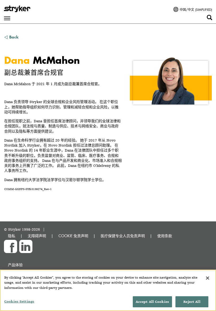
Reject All (191, 302)
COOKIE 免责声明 (73, 235)
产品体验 (15, 264)
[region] (108, 290)
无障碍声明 (37, 235)
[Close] (207, 278)
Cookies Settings (19, 301)
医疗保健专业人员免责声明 (123, 235)
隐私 (11, 235)
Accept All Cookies (152, 302)
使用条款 (164, 235)
